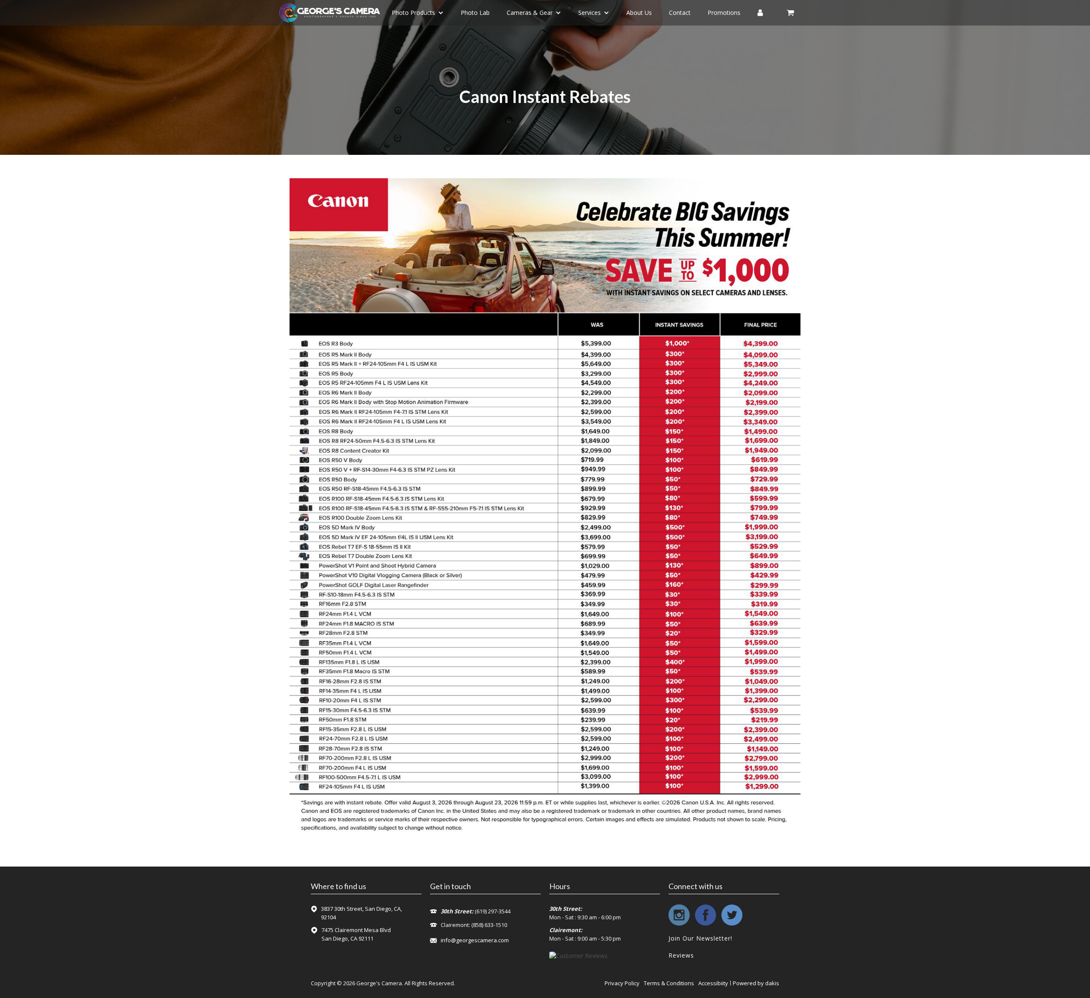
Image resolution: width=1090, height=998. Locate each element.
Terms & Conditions (669, 983)
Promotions (724, 13)
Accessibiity (713, 983)
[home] (330, 13)
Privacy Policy (622, 983)
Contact (680, 13)
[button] (417, 13)
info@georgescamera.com (475, 940)
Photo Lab (475, 13)
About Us (639, 13)
